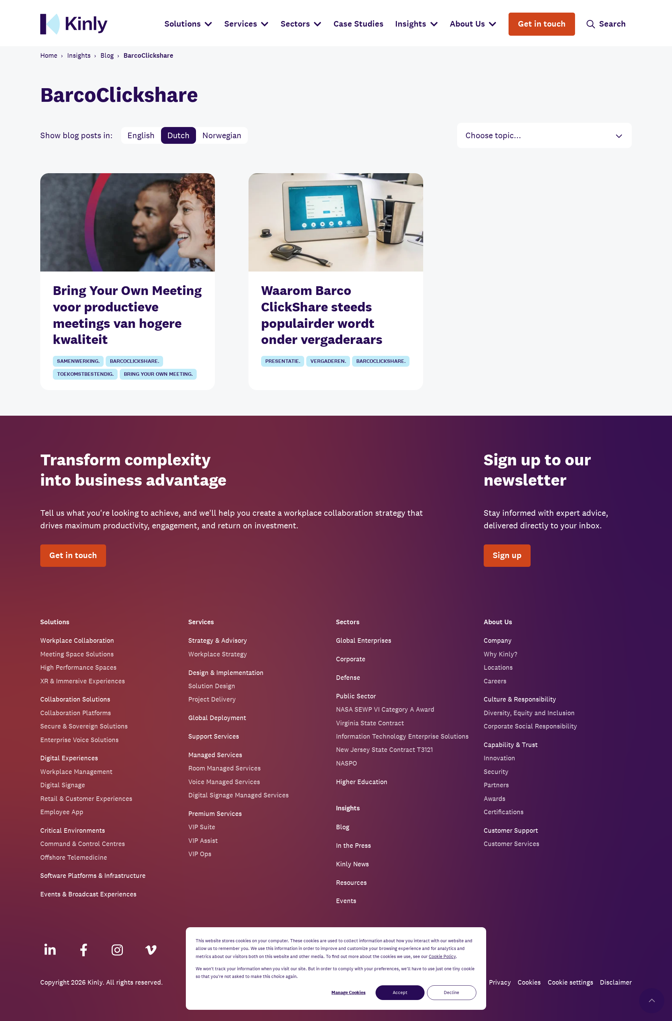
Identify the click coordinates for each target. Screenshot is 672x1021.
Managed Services (215, 755)
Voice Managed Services (224, 781)
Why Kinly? (500, 654)
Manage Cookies (348, 992)
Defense (348, 677)
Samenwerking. (78, 361)
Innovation (499, 758)
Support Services (213, 736)
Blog (342, 827)
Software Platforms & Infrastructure (93, 875)
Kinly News (352, 864)
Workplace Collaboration (77, 640)
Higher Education (361, 781)
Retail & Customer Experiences (86, 798)
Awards (494, 798)
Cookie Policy (442, 956)
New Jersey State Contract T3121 (384, 749)
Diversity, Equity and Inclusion (529, 713)
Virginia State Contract (370, 723)
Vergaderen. (328, 361)
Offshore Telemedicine (73, 857)
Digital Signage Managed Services (238, 795)
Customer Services (511, 843)
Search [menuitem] (612, 24)
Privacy (500, 982)
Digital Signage (62, 785)
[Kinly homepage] (99, 24)
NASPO (346, 763)
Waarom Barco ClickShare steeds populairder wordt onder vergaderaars (322, 315)
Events (346, 900)
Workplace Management (76, 771)
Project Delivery (212, 699)
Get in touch (73, 555)
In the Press (353, 845)
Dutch (178, 135)
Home (48, 55)
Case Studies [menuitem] (359, 24)
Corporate (350, 659)
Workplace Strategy (217, 654)
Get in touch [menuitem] (542, 24)
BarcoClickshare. (134, 361)
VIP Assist (203, 840)
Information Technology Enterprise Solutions (402, 736)
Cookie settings (570, 982)
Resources (351, 882)
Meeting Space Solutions (77, 654)
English (141, 135)
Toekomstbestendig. (85, 374)
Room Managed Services (224, 768)
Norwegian (221, 135)
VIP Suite (201, 827)
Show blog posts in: (76, 135)
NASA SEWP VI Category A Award (385, 709)
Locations (498, 667)
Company (498, 640)
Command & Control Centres (82, 843)
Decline (451, 992)
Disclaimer (616, 982)
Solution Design (211, 686)
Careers (495, 681)
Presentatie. (282, 361)
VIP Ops (199, 854)
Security (496, 771)
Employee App (61, 812)
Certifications (504, 812)
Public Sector (356, 696)
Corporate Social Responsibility (530, 726)
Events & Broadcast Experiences (88, 894)
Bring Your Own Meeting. (158, 374)
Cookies (529, 982)
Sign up (507, 555)
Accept (400, 992)
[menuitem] (188, 24)
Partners (496, 785)
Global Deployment (217, 717)
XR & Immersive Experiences (82, 681)
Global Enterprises (363, 640)
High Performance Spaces (78, 667)
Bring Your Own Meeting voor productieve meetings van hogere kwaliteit (127, 315)
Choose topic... (493, 135)
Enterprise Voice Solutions (79, 739)
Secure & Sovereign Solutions (84, 726)
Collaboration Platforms (75, 713)
